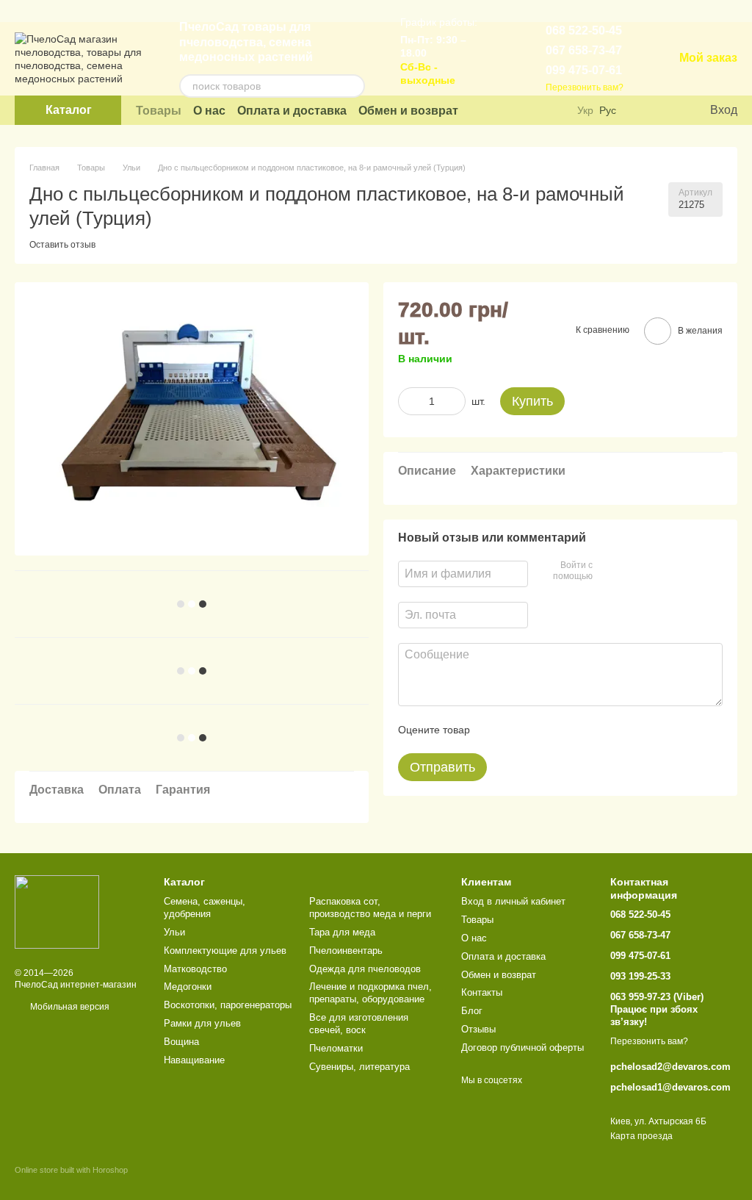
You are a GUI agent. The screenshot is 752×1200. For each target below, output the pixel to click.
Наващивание (194, 1060)
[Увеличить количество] (454, 401)
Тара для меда (342, 932)
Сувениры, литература (359, 1066)
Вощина (181, 1041)
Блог (471, 1010)
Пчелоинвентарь (346, 950)
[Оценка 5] (588, 730)
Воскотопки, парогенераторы (228, 1004)
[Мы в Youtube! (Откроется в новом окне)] (516, 110)
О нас (209, 110)
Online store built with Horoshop (71, 1169)
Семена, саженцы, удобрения (204, 907)
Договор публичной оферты (522, 1047)
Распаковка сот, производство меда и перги (370, 907)
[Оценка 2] (517, 730)
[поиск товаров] (353, 86)
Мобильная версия (68, 1007)
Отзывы (478, 1029)
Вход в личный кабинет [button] (513, 901)
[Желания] (667, 110)
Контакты (481, 992)
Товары (158, 110)
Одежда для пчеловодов (365, 968)
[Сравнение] (638, 110)
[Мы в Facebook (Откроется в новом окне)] (535, 110)
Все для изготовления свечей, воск (358, 1023)
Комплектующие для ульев (225, 950)
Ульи (174, 932)
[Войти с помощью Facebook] (609, 572)
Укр (585, 110)
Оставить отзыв (62, 245)
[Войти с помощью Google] (632, 572)
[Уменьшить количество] (409, 401)
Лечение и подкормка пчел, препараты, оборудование (370, 993)
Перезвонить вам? (584, 87)
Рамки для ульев (202, 1023)
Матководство (195, 968)
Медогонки (188, 986)
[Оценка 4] (564, 730)
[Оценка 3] (541, 730)
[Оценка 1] (494, 730)
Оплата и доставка (292, 110)
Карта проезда (641, 1136)
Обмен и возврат (408, 110)
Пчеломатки (336, 1048)
